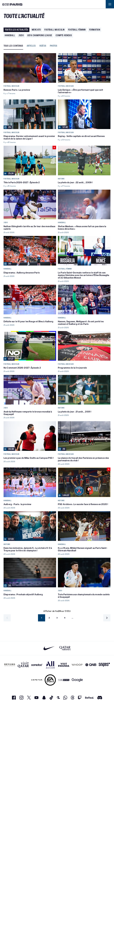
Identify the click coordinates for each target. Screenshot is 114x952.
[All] (50, 665)
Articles (31, 46)
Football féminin (77, 29)
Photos (53, 46)
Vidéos (42, 46)
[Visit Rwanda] (63, 665)
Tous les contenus (13, 46)
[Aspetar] (36, 680)
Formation (94, 29)
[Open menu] (110, 4)
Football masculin (54, 29)
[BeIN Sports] (63, 680)
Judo (21, 35)
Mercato (36, 29)
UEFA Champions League (39, 35)
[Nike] (49, 648)
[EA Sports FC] (50, 680)
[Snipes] (104, 665)
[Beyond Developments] (9, 665)
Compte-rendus (64, 35)
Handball (10, 35)
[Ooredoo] (36, 665)
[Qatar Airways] (65, 648)
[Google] (77, 680)
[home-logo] (12, 4)
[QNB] (90, 665)
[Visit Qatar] (23, 665)
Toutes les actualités (16, 29)
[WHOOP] (77, 665)
